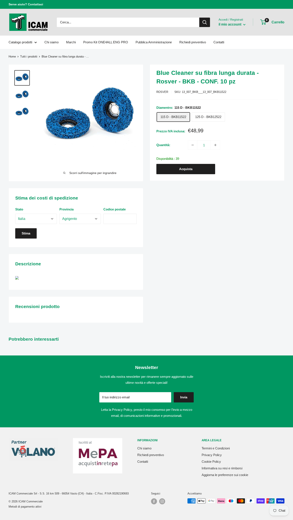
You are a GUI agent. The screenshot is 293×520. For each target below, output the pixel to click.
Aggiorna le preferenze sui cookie (225, 475)
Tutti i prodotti (28, 56)
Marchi (71, 42)
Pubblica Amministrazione (154, 42)
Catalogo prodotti (20, 42)
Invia (183, 397)
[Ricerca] (204, 22)
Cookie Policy (211, 461)
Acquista (185, 169)
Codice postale (114, 209)
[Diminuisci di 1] (192, 145)
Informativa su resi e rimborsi (222, 468)
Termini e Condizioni (216, 448)
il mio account (230, 24)
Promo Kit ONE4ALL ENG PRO (105, 42)
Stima (26, 233)
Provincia (66, 209)
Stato (19, 209)
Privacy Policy (122, 409)
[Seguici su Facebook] (154, 501)
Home (12, 56)
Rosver (162, 92)
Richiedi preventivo (192, 42)
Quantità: (163, 145)
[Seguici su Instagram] (162, 501)
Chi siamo (51, 42)
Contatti (218, 42)
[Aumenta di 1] (215, 145)
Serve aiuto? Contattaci (26, 4)
